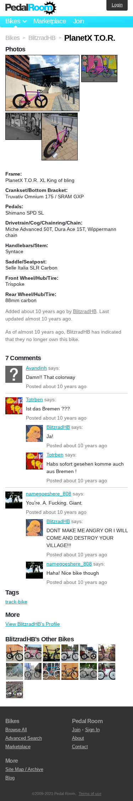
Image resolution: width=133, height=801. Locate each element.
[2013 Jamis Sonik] (14, 653)
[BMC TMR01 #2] (70, 653)
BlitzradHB (84, 311)
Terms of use (90, 793)
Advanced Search (23, 738)
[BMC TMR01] (51, 653)
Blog (10, 777)
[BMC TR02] (88, 653)
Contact (80, 746)
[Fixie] (14, 672)
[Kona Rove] (33, 672)
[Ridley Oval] (88, 672)
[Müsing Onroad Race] (70, 672)
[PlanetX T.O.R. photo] (43, 58)
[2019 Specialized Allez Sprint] (33, 653)
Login (117, 4)
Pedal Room (30, 8)
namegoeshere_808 (13, 500)
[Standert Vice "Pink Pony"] (107, 672)
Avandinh (13, 374)
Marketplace (49, 21)
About (78, 738)
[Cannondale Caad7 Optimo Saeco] (107, 653)
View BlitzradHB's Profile (32, 624)
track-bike (16, 601)
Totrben (13, 405)
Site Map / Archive (24, 769)
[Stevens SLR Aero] (14, 690)
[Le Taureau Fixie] (51, 672)
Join (78, 21)
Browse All (16, 729)
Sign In (92, 729)
